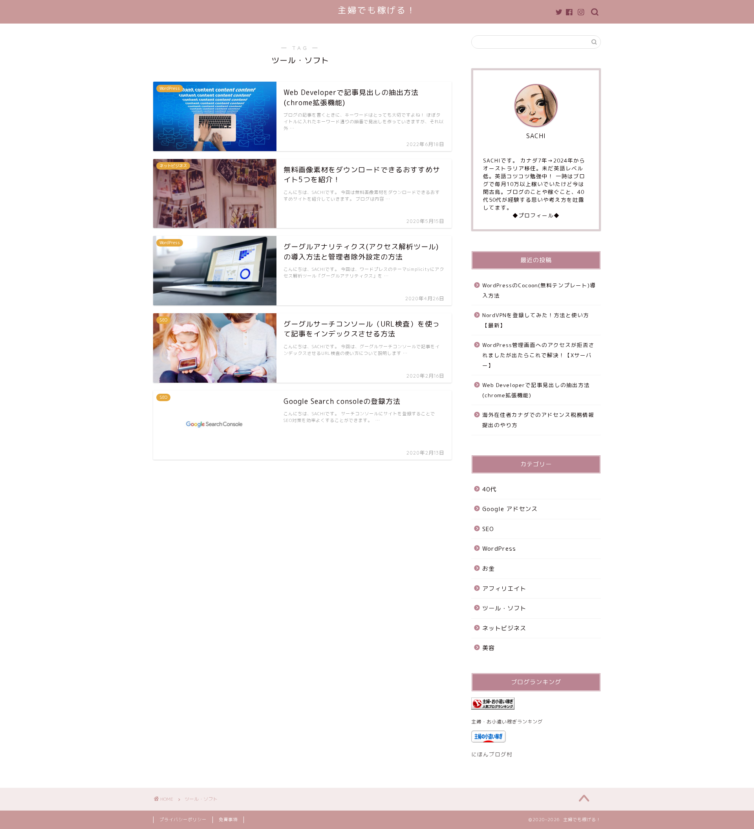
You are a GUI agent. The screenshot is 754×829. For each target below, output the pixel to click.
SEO (488, 529)
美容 (488, 648)
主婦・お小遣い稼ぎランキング (507, 721)
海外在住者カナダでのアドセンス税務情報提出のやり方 (538, 420)
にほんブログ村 (491, 754)
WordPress (499, 548)
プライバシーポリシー (183, 819)
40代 (489, 489)
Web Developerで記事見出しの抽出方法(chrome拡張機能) (536, 390)
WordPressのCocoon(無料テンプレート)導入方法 (539, 290)
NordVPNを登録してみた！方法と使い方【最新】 (535, 320)
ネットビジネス (504, 628)
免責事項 (228, 819)
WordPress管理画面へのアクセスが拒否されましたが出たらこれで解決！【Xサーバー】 (538, 355)
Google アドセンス (510, 509)
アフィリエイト (504, 588)
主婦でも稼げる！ (377, 10)
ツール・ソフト (504, 608)
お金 (488, 568)
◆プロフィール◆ (536, 215)
